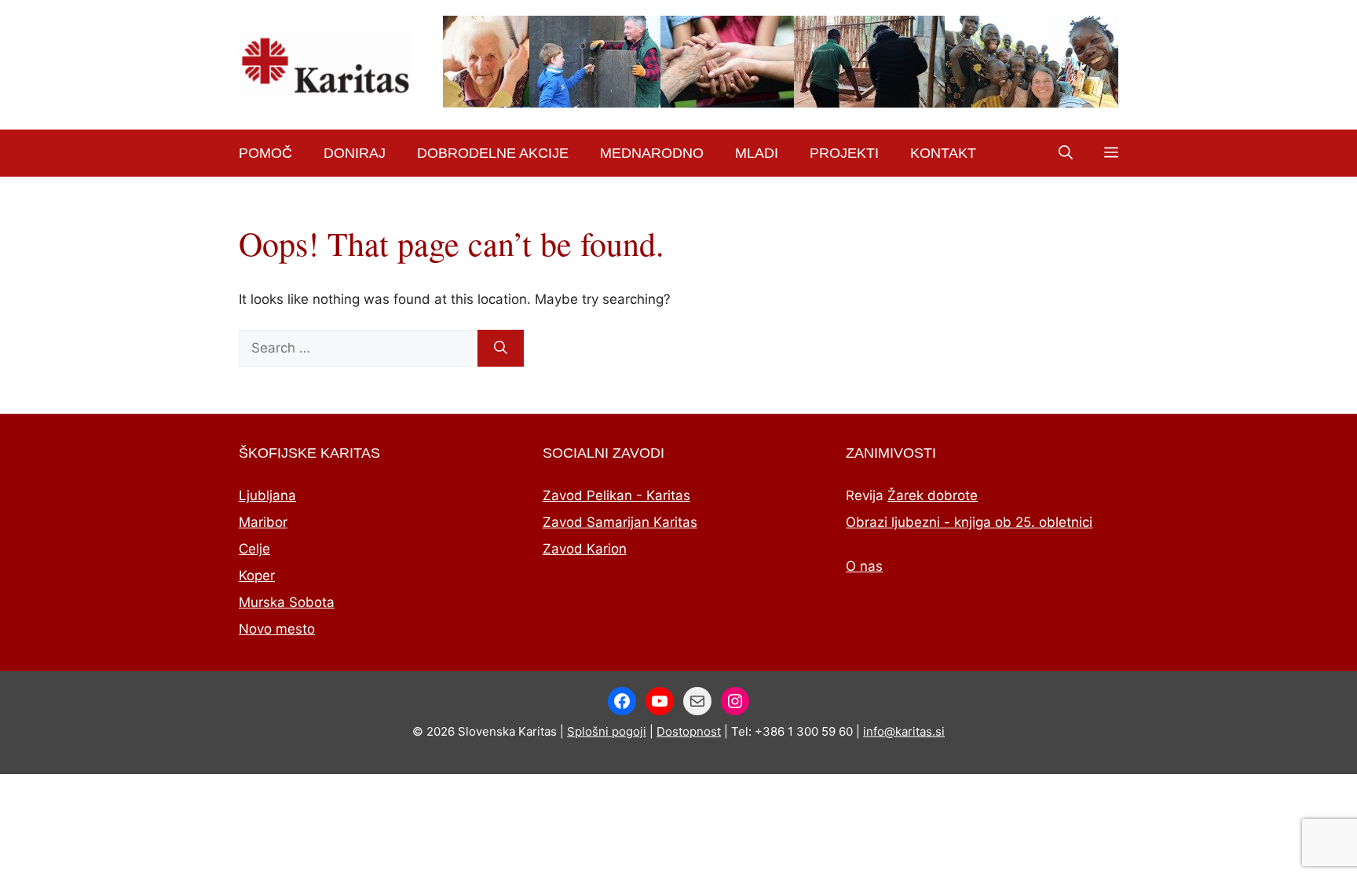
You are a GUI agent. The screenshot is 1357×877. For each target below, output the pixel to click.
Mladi (756, 153)
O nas (864, 566)
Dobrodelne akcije (493, 153)
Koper (257, 575)
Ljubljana (267, 495)
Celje (254, 549)
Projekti (844, 153)
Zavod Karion (585, 549)
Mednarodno (652, 153)
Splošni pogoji (606, 731)
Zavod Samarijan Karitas (620, 522)
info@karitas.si (904, 731)
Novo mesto (277, 629)
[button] (1065, 153)
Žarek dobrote (932, 495)
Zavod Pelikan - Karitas (616, 495)
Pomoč (265, 153)
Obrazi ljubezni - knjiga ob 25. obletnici (969, 522)
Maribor (263, 522)
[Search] (500, 348)
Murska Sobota (287, 602)
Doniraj (355, 153)
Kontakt (943, 153)
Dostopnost (689, 731)
